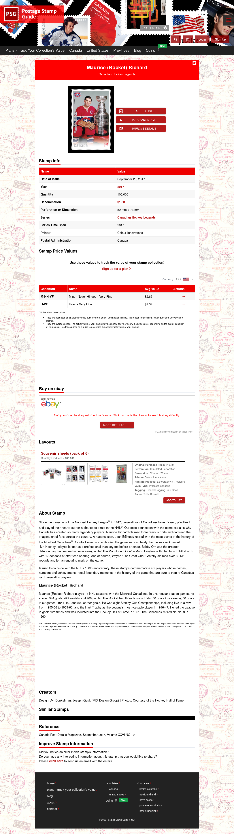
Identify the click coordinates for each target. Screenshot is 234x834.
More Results (113, 425)
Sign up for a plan (115, 268)
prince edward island (151, 805)
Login (202, 39)
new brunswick (147, 811)
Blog (137, 50)
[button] (183, 296)
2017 (120, 186)
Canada (75, 50)
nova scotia (146, 800)
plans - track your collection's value (71, 789)
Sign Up (220, 39)
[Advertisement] (117, 356)
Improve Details (144, 128)
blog (50, 795)
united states (116, 794)
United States (98, 50)
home (50, 783)
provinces (142, 783)
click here (56, 761)
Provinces (121, 50)
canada (113, 789)
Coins (153, 49)
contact (52, 808)
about (50, 802)
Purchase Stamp (144, 120)
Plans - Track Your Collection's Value (35, 50)
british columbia (148, 789)
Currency (168, 279)
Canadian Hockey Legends (136, 217)
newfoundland (147, 794)
